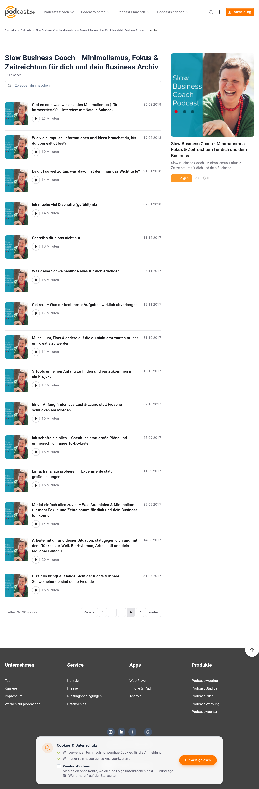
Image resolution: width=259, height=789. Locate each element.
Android (136, 696)
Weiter (153, 612)
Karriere (11, 688)
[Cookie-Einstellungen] (148, 732)
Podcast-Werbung (206, 704)
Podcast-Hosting (205, 681)
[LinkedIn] (122, 732)
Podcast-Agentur (205, 712)
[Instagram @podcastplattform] (111, 732)
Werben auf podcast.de (22, 704)
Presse (72, 688)
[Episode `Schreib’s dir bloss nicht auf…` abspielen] (36, 246)
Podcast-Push (202, 696)
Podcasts (25, 30)
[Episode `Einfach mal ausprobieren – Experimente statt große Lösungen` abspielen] (36, 485)
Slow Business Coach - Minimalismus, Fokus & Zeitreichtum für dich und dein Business (209, 149)
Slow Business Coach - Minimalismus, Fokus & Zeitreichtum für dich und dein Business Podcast (90, 30)
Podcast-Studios (205, 688)
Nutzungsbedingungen (84, 696)
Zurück (89, 612)
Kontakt (73, 681)
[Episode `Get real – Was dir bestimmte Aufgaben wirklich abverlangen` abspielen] (36, 313)
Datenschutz (76, 704)
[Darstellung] (219, 12)
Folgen (184, 178)
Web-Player (138, 681)
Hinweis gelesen (198, 760)
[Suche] (210, 12)
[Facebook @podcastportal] (132, 732)
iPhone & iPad (140, 688)
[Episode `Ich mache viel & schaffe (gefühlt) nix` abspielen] (36, 213)
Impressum (13, 696)
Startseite (10, 30)
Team (9, 681)
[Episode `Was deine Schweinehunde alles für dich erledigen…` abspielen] (36, 280)
